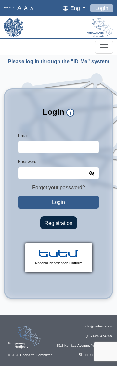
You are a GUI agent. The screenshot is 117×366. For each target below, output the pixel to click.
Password (27, 161)
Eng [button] (76, 8)
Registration (58, 223)
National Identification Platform (58, 262)
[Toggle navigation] (104, 47)
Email (23, 135)
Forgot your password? (58, 187)
